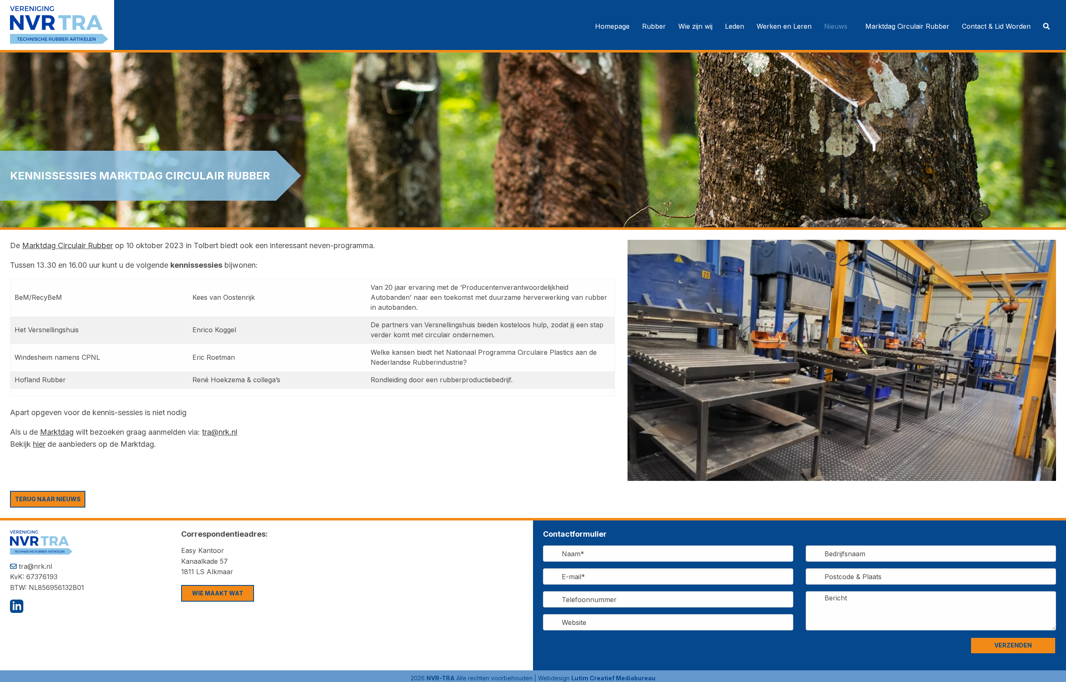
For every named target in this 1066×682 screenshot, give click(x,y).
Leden (734, 26)
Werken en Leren (784, 26)
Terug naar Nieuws (48, 499)
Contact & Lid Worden (996, 26)
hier (39, 444)
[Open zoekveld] (1046, 26)
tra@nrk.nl (219, 432)
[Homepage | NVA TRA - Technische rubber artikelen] (62, 24)
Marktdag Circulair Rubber (907, 26)
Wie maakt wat (217, 593)
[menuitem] (612, 26)
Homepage (612, 26)
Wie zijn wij (695, 26)
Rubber (654, 26)
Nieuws (835, 26)
